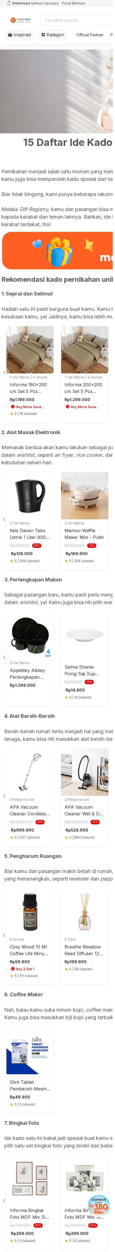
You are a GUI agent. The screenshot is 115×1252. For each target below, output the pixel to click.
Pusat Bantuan (73, 3)
